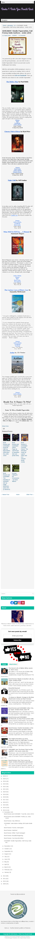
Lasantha (27, 936)
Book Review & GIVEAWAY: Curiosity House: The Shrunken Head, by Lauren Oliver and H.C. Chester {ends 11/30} (24, 452)
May (5, 861)
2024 (4, 781)
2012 (4, 876)
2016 (4, 802)
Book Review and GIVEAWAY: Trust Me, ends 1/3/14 (19, 814)
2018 (4, 797)
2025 (4, 778)
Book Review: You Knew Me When (14, 838)
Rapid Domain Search (25, 937)
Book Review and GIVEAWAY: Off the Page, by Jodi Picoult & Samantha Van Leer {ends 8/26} (15, 449)
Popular (4, 664)
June (5, 859)
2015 (4, 805)
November (7, 846)
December (7, 812)
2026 (4, 776)
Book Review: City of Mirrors (12, 821)
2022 (4, 786)
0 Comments (22, 35)
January (6, 872)
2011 (4, 878)
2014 (4, 807)
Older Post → (30, 494)
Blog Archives (13, 664)
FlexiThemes (13, 936)
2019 (4, 794)
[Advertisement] (18, 14)
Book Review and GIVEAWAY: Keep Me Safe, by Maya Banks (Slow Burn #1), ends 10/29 (6, 449)
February (7, 869)
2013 (4, 810)
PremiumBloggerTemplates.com (12, 937)
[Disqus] (17, 520)
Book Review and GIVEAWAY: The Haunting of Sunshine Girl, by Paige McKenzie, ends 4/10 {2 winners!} (6, 481)
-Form (7, 426)
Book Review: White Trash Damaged (14, 833)
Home (4, 25)
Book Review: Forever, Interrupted (13, 827)
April (5, 864)
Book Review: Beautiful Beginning (13, 835)
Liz (15, 25)
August (6, 854)
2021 (4, 789)
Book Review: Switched (10, 830)
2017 (4, 799)
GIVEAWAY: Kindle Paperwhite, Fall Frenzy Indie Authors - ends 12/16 (17, 32)
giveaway (10, 25)
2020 (4, 791)
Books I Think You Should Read (23, 934)
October (6, 848)
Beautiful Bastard (14, 688)
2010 (4, 881)
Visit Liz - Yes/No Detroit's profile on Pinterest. (17, 928)
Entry (3, 426)
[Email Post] (3, 428)
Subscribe (17, 640)
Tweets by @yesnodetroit (17, 894)
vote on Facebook (20, 75)
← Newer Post (5, 494)
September (7, 851)
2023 (4, 784)
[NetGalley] (17, 919)
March (6, 867)
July (5, 856)
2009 (4, 883)
